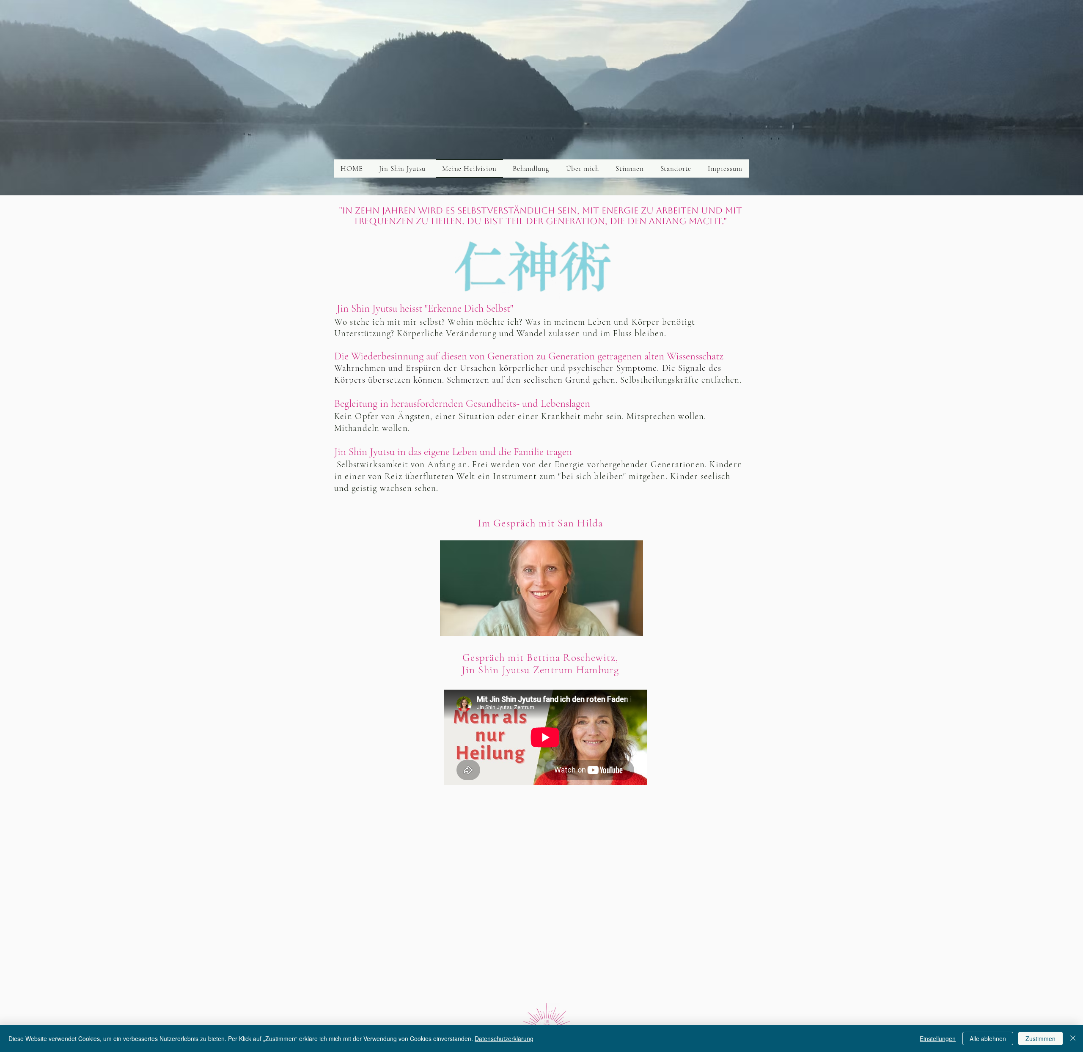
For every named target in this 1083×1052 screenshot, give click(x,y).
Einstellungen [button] (938, 1038)
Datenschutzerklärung (504, 1038)
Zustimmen (1040, 1038)
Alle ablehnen (988, 1038)
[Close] (1073, 1038)
